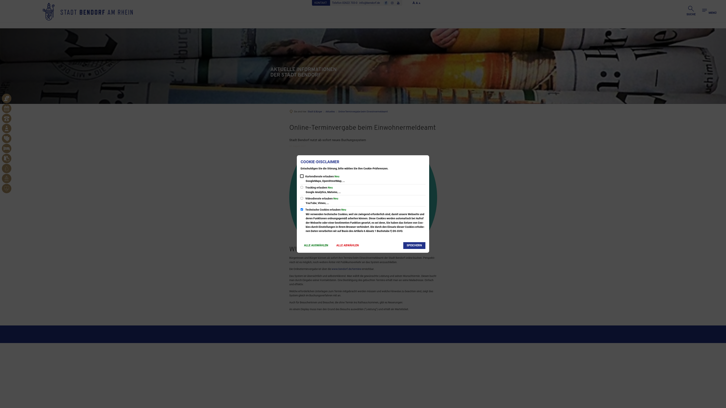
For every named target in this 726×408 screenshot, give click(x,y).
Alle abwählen (347, 245)
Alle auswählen (316, 245)
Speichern (414, 245)
